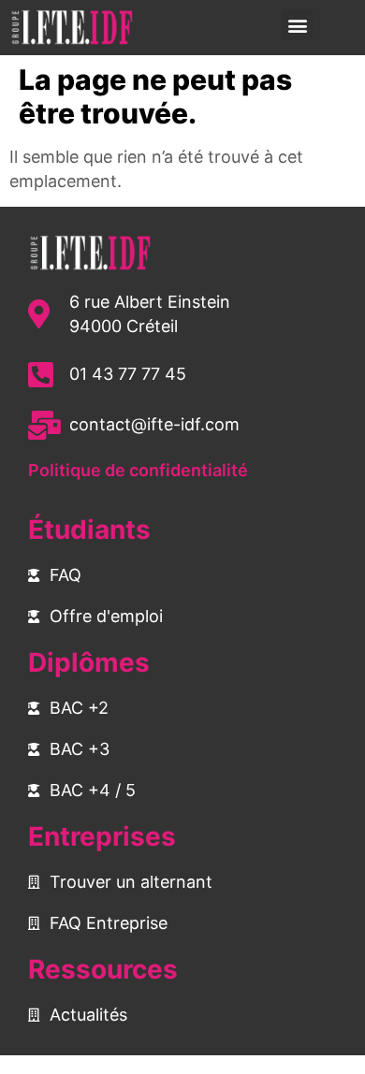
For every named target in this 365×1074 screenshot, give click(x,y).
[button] (297, 24)
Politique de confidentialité (138, 470)
